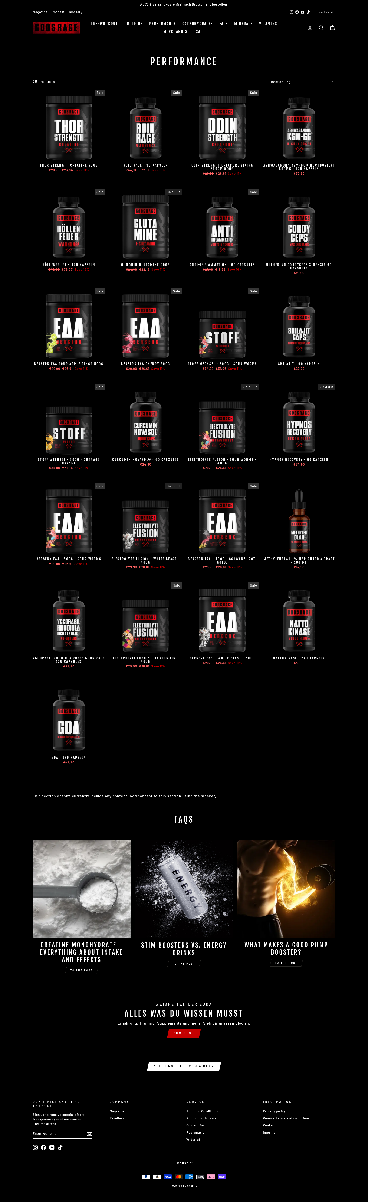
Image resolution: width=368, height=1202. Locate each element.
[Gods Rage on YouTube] (52, 1147)
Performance (162, 23)
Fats (223, 23)
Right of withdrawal (201, 1118)
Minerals (243, 23)
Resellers (117, 1118)
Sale (200, 31)
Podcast (58, 12)
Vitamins (268, 23)
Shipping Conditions (202, 1111)
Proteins (134, 23)
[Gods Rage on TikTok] (60, 1147)
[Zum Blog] (184, 1020)
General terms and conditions (286, 1118)
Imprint (269, 1132)
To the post (81, 970)
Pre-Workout (104, 23)
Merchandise (176, 31)
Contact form (196, 1125)
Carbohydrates (197, 23)
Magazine (40, 12)
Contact (269, 1125)
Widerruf (193, 1139)
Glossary (75, 12)
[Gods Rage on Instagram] (35, 1147)
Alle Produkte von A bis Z (184, 1066)
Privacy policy (274, 1111)
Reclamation (196, 1132)
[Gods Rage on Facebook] (43, 1147)
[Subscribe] (89, 1134)
